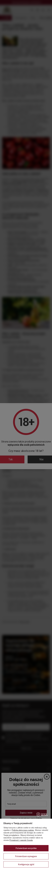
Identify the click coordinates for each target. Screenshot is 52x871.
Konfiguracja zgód (26, 864)
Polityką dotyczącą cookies (23, 830)
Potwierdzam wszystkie (26, 848)
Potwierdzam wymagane (26, 856)
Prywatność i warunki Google (21, 840)
